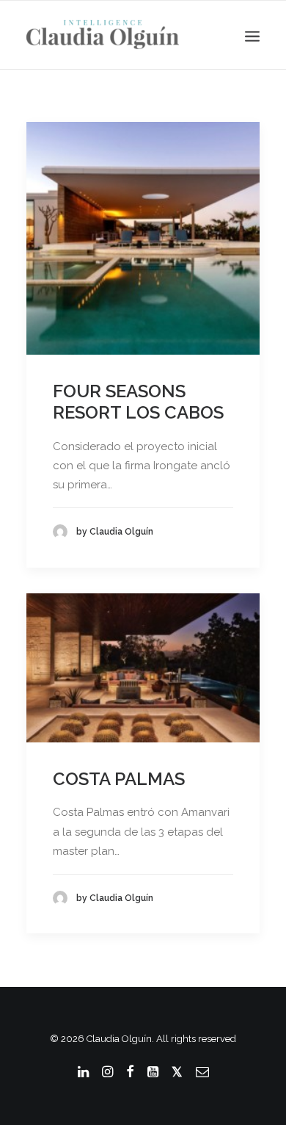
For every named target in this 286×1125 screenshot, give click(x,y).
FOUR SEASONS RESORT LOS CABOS (138, 401)
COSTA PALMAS (119, 778)
